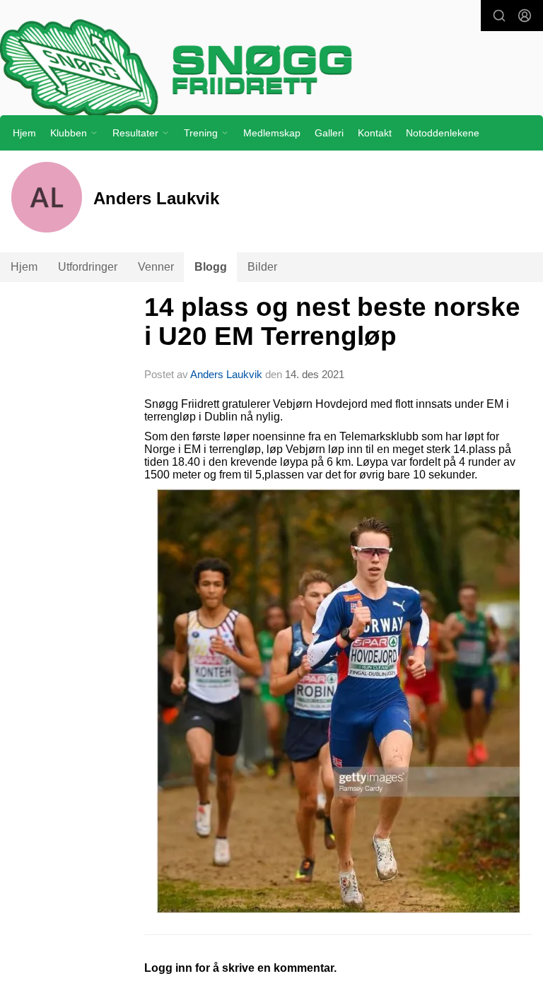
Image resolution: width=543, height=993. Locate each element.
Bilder (262, 267)
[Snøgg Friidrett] (271, 67)
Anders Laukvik (226, 374)
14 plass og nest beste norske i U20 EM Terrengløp (332, 322)
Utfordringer (87, 267)
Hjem (24, 133)
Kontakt (375, 133)
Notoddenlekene (442, 133)
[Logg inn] (524, 15)
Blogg (210, 267)
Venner (156, 267)
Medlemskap (271, 133)
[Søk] (499, 15)
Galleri (329, 133)
